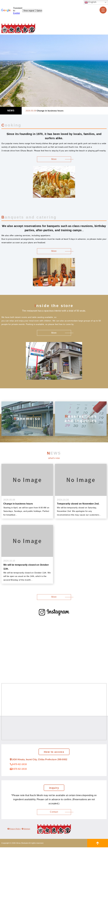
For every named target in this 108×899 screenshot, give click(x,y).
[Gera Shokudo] (18, 28)
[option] (54, 71)
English (92, 2)
